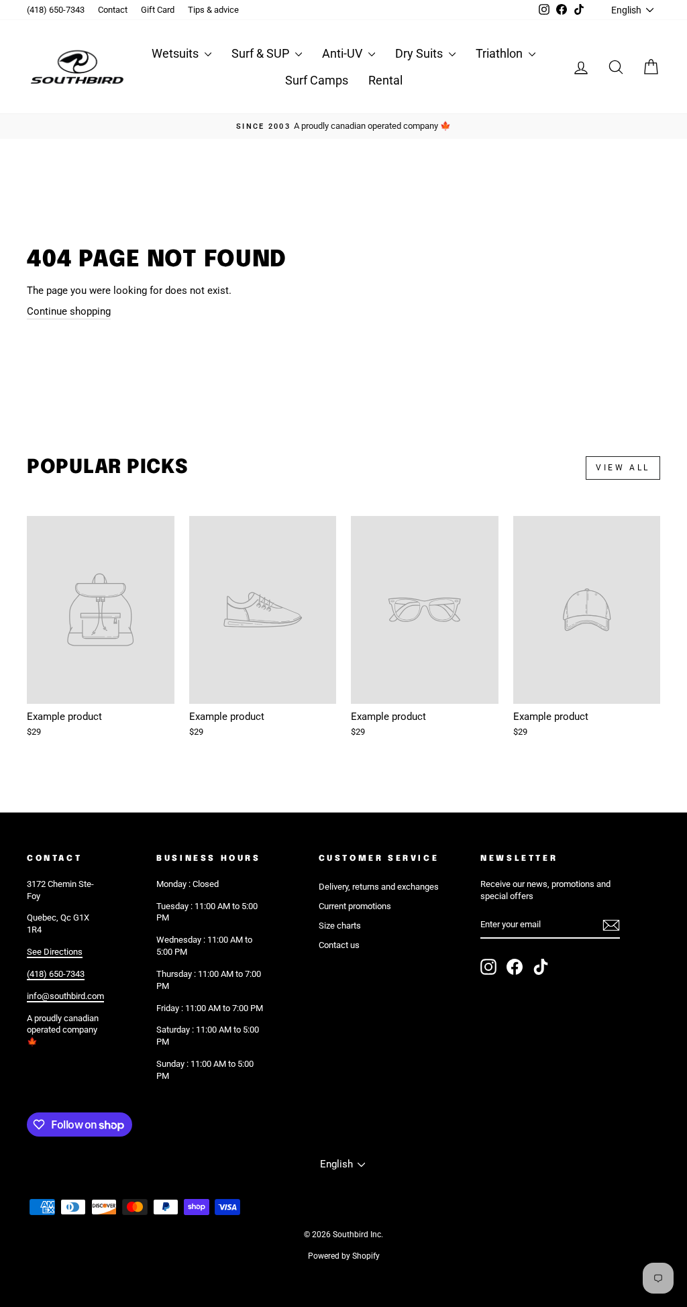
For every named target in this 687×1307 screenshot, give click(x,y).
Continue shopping (69, 311)
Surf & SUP (261, 53)
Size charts (340, 926)
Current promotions (355, 906)
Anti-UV (343, 53)
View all (623, 467)
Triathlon (500, 53)
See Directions (55, 952)
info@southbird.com (65, 996)
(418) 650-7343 (56, 10)
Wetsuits (176, 53)
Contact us (339, 945)
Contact (112, 10)
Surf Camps (316, 80)
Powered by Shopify (344, 1256)
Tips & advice (213, 10)
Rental (385, 80)
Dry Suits (420, 53)
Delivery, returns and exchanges (379, 887)
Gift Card (157, 10)
